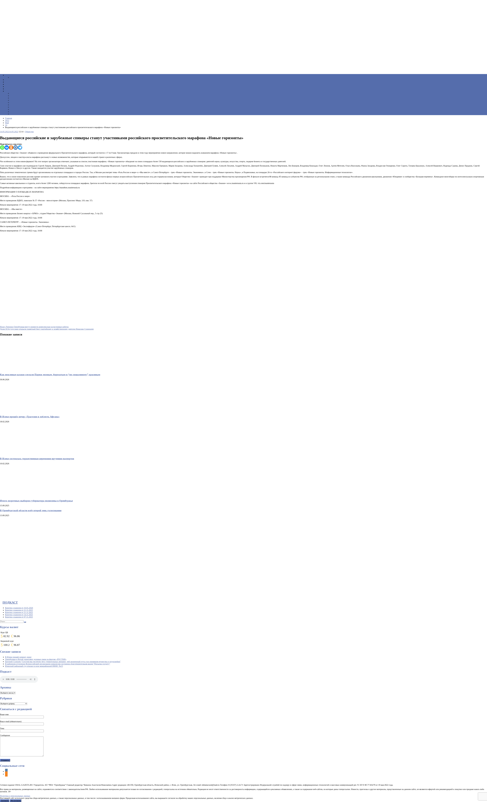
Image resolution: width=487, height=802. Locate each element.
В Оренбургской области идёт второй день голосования (30, 510)
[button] (243, 66)
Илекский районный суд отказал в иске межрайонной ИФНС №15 (34, 666)
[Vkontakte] (6, 147)
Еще (9, 91)
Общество (29, 132)
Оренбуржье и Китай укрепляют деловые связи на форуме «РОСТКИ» (35, 659)
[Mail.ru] (15, 147)
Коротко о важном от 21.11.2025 (19, 610)
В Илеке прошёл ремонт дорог (18, 657)
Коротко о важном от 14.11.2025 (19, 615)
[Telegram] (20, 147)
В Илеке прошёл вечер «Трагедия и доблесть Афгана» (30, 416)
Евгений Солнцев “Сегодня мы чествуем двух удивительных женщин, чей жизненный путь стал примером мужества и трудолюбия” (63, 662)
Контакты (16, 114)
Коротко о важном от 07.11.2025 (19, 617)
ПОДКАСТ (10, 602)
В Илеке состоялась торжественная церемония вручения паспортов (37, 458)
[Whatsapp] (2, 147)
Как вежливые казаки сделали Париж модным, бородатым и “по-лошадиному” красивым (50, 374)
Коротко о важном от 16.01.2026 (19, 608)
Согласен (4, 801)
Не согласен (15, 801)
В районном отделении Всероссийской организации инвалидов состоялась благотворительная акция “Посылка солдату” (57, 664)
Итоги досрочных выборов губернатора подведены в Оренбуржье (36, 500)
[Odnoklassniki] (11, 147)
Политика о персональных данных (15, 796)
